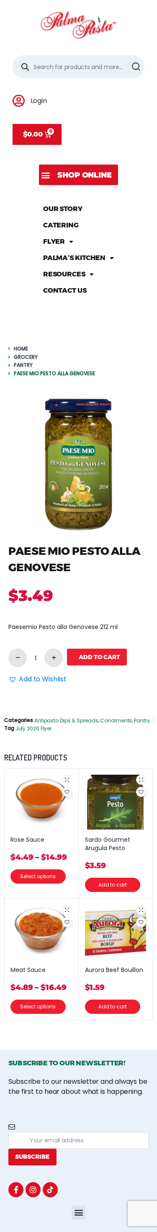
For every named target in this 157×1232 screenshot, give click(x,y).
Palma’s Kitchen (74, 258)
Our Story (62, 209)
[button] (78, 175)
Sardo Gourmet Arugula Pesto (107, 844)
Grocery (26, 357)
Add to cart (99, 657)
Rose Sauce (27, 840)
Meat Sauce (28, 970)
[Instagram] (33, 1189)
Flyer (54, 241)
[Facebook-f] (15, 1189)
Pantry (23, 365)
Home (21, 348)
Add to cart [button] (112, 884)
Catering (61, 225)
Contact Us (65, 290)
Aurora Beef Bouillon (114, 970)
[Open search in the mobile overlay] (78, 66)
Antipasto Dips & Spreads (66, 720)
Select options (38, 876)
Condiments (116, 720)
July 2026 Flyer (33, 728)
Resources (64, 274)
